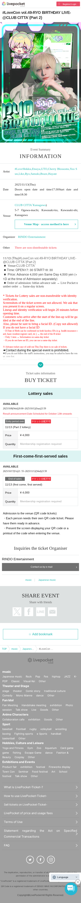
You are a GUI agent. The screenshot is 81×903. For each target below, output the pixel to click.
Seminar (23, 771)
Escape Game (33, 752)
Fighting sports (23, 733)
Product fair (9, 766)
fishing (17, 752)
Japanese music (47, 580)
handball (56, 733)
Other (42, 681)
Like (21, 173)
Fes (46, 676)
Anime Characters (15, 714)
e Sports (42, 733)
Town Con (8, 771)
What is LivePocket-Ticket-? (23, 787)
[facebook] (40, 860)
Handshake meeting (34, 705)
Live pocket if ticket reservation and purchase (13, 4)
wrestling (61, 729)
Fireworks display (59, 766)
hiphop (56, 676)
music (28, 580)
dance (40, 695)
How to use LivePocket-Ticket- (25, 796)
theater (17, 690)
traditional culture (55, 690)
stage (5, 690)
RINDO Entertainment (31, 236)
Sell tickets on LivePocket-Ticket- (25, 804)
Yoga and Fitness (13, 748)
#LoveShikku (23, 168)
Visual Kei (29, 681)
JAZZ (67, 676)
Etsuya (36, 168)
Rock (29, 676)
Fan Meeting (10, 705)
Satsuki (35, 173)
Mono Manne (24, 695)
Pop (37, 676)
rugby (33, 729)
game (5, 752)
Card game (67, 748)
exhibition (56, 705)
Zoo (39, 748)
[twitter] (30, 860)
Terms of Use (13, 822)
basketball (8, 738)
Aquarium (51, 748)
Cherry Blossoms (58, 168)
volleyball (46, 729)
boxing (6, 733)
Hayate (52, 173)
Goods (44, 709)
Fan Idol (8, 700)
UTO (44, 168)
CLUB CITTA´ (24, 205)
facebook (28, 611)
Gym (30, 748)
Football (21, 729)
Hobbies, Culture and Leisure (23, 743)
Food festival (40, 771)
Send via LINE (40, 611)
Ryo (27, 173)
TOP (4, 649)
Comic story (33, 690)
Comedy (7, 695)
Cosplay (19, 757)
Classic (15, 681)
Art (53, 771)
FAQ (6, 845)
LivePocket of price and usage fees (28, 813)
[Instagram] (51, 860)
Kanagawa (39, 205)
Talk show (22, 709)
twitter (17, 611)
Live (33, 709)
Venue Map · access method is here (46, 224)
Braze (43, 173)
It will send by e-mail (52, 611)
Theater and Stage (15, 686)
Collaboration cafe (13, 719)
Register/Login (69, 4)
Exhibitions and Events (18, 762)
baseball (7, 729)
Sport (6, 724)
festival (40, 766)
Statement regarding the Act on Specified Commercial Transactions (40, 833)
